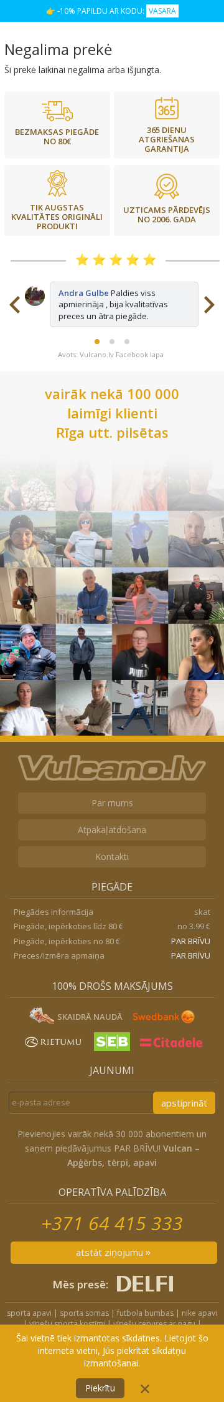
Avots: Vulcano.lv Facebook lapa (111, 354)
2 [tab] (112, 341)
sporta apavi (29, 1313)
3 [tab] (126, 341)
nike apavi (199, 1313)
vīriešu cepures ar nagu (154, 1323)
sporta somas (84, 1313)
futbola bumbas (145, 1313)
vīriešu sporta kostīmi (67, 1323)
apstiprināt (184, 1103)
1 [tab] (97, 341)
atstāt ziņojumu (111, 1252)
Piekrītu (100, 1388)
